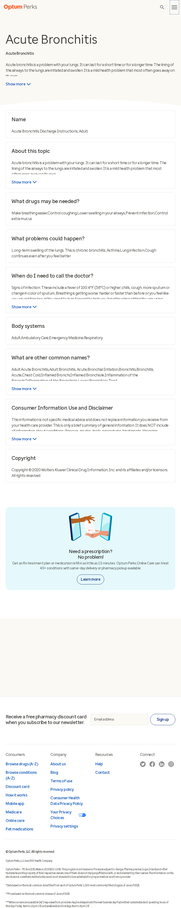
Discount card (17, 786)
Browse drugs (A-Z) (22, 764)
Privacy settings (64, 826)
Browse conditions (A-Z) (21, 775)
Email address (104, 719)
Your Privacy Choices (60, 815)
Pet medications (19, 829)
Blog (54, 772)
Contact (102, 772)
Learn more (90, 579)
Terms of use (61, 781)
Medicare (13, 812)
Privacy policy (62, 789)
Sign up (163, 719)
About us (58, 764)
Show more (15, 84)
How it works (16, 795)
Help (99, 764)
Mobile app (15, 803)
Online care (15, 820)
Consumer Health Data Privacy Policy (66, 801)
